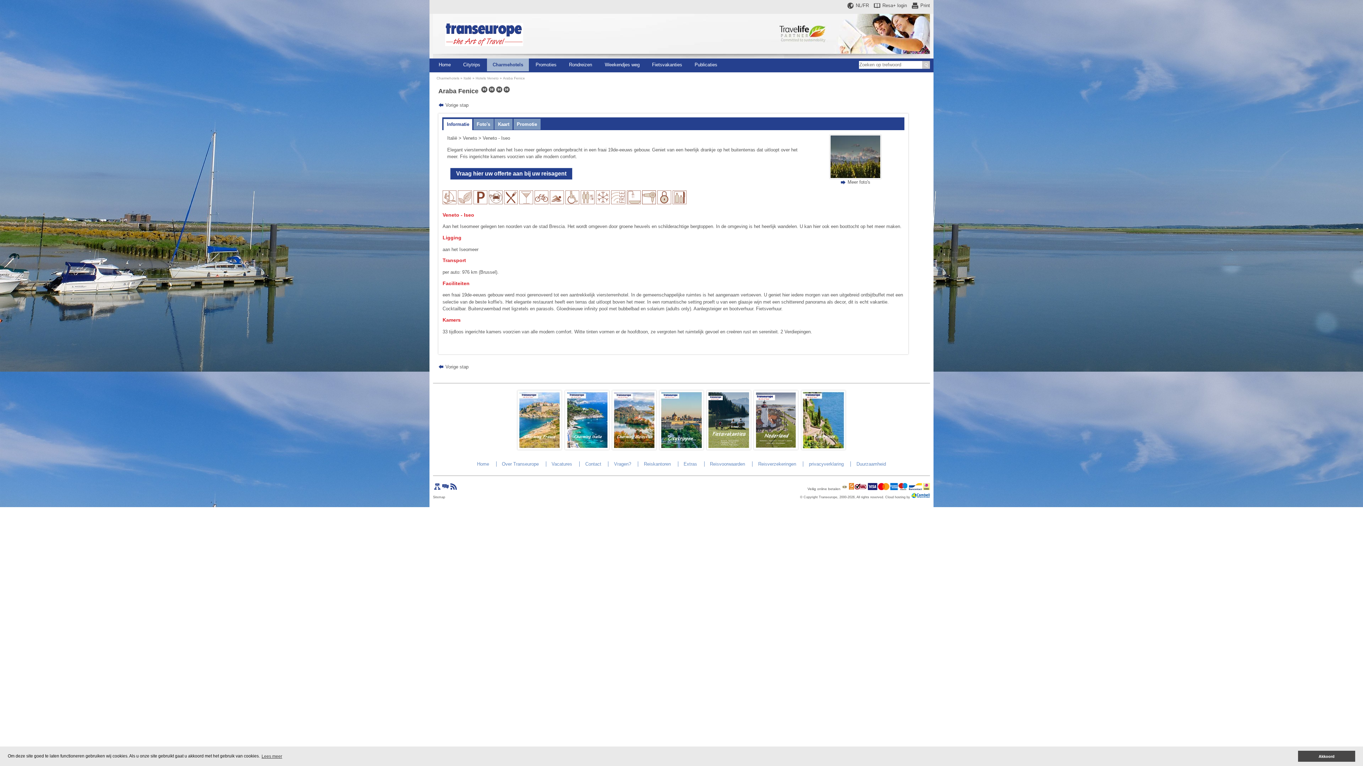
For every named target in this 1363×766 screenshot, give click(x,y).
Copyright (811, 497)
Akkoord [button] (1327, 756)
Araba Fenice (514, 78)
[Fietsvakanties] (729, 448)
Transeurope (828, 497)
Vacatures (562, 464)
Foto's (483, 124)
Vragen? (622, 464)
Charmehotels (508, 64)
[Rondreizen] (823, 448)
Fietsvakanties (667, 64)
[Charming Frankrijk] (540, 448)
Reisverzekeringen (777, 464)
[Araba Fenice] (855, 177)
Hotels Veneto (487, 78)
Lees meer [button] (272, 756)
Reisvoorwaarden (727, 464)
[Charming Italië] (587, 448)
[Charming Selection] (634, 448)
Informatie (458, 124)
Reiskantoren (657, 464)
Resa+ (894, 5)
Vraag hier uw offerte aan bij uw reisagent (511, 174)
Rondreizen (580, 64)
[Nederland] (776, 448)
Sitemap (439, 497)
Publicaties (706, 64)
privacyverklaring (826, 464)
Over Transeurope (520, 464)
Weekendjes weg (622, 64)
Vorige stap (457, 105)
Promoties (546, 64)
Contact (593, 464)
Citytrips (471, 64)
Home (445, 64)
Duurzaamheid (871, 464)
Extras (690, 464)
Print (925, 5)
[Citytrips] (681, 448)
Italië (467, 78)
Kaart (503, 124)
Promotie (527, 124)
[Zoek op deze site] (926, 65)
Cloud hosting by (897, 497)
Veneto (470, 138)
